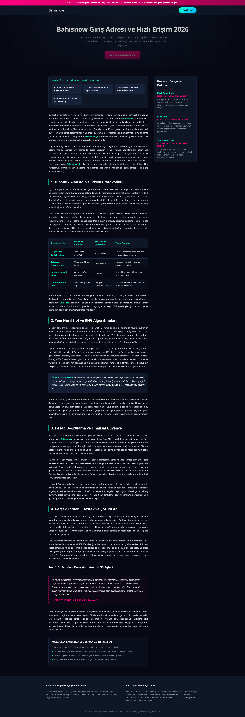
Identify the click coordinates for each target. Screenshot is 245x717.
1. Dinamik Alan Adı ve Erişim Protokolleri (64, 89)
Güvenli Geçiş (187, 10)
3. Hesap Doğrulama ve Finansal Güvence (127, 89)
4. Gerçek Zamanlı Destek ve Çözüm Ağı (65, 100)
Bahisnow (56, 10)
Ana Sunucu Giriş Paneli (122, 54)
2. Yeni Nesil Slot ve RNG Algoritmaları (96, 89)
